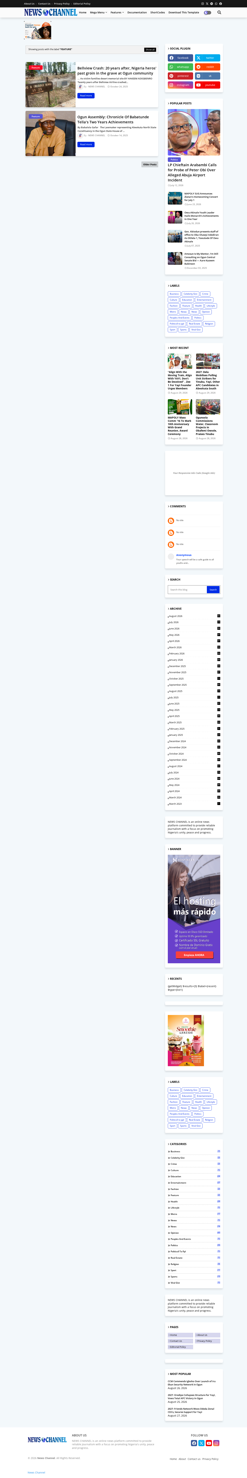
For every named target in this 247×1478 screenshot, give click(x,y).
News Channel (36, 1472)
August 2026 (194, 616)
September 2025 (194, 684)
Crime (205, 293)
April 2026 (194, 641)
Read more (86, 95)
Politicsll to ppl (177, 323)
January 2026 (194, 659)
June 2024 (194, 778)
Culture (173, 299)
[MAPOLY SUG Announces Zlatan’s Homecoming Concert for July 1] (175, 198)
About (182, 1459)
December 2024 (194, 741)
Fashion (174, 305)
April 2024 (194, 791)
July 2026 (194, 622)
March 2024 (194, 797)
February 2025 (194, 728)
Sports (183, 329)
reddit (210, 67)
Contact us (194, 1459)
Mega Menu (97, 12)
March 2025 (194, 722)
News (194, 311)
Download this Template (184, 12)
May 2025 (194, 710)
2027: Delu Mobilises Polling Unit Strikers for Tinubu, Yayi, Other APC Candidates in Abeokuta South (208, 380)
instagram (183, 85)
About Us (29, 3)
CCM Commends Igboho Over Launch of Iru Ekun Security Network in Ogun (192, 1383)
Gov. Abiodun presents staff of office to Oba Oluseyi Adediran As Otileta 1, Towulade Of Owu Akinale (201, 236)
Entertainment (204, 299)
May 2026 (194, 634)
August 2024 (194, 766)
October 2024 (194, 753)
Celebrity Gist (190, 293)
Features (116, 12)
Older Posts (149, 164)
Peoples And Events (179, 317)
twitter (210, 58)
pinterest (183, 76)
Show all (150, 49)
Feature (186, 305)
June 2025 (194, 703)
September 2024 (194, 759)
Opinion (206, 311)
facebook (183, 58)
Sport (172, 329)
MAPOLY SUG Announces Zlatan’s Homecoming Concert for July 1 (201, 197)
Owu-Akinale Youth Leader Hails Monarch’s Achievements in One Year (201, 216)
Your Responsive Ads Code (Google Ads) (194, 473)
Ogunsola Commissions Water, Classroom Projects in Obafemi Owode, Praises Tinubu (207, 426)
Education (187, 299)
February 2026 (194, 653)
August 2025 (194, 691)
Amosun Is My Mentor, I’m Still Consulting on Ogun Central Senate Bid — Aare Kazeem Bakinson (201, 258)
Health (198, 305)
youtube (210, 85)
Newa (184, 311)
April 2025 (194, 716)
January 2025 (194, 734)
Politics (197, 317)
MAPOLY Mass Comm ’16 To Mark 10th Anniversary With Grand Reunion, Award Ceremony (179, 426)
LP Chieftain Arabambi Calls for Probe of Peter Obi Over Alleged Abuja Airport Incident (192, 172)
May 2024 (194, 785)
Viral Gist (196, 329)
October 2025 (194, 679)
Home (82, 12)
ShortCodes (157, 12)
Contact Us (44, 3)
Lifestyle (211, 305)
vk (210, 76)
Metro (173, 311)
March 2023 (194, 803)
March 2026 (194, 647)
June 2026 (194, 628)
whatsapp (183, 67)
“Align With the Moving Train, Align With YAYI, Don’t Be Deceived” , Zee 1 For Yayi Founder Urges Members (180, 380)
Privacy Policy (62, 3)
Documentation (137, 12)
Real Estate (194, 323)
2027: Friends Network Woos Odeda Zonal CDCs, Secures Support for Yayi (191, 1410)
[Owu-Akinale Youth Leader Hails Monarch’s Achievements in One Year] (175, 217)
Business (174, 293)
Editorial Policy (81, 3)
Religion (209, 323)
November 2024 (194, 747)
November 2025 (194, 672)
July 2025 (194, 697)
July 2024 (194, 772)
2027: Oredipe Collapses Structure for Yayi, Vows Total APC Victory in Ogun (191, 1396)
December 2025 (194, 666)
